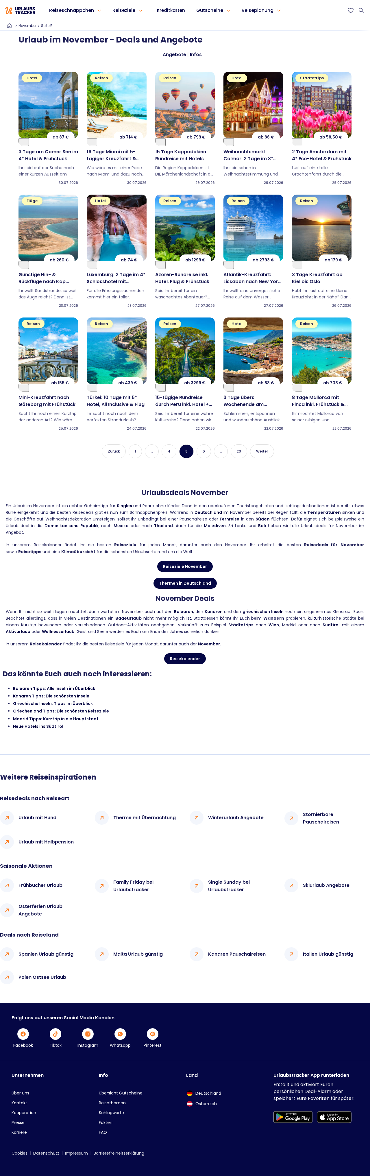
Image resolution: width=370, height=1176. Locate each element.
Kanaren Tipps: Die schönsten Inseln (51, 696)
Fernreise (229, 519)
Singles (124, 506)
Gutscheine (209, 10)
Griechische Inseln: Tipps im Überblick (53, 703)
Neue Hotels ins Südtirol (38, 726)
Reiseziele (123, 10)
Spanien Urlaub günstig (45, 954)
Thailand (163, 526)
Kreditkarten (171, 10)
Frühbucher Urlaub (40, 885)
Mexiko (121, 526)
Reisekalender (185, 659)
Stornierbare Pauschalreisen (321, 818)
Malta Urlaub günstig (138, 954)
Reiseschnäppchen (71, 10)
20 (239, 451)
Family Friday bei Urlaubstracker (133, 886)
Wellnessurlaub (58, 631)
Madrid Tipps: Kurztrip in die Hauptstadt (56, 719)
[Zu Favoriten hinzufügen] (23, 142)
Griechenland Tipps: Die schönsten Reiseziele (61, 711)
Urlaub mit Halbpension (46, 842)
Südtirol (331, 625)
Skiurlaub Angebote (326, 885)
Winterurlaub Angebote (236, 817)
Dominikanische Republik (72, 526)
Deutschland (208, 512)
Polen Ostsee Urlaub (42, 977)
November (27, 25)
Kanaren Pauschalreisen (237, 954)
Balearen (183, 611)
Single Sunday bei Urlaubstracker (229, 886)
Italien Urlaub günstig (328, 954)
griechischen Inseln (263, 611)
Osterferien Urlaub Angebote (40, 910)
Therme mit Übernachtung (144, 817)
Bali (262, 526)
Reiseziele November (185, 566)
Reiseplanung (257, 10)
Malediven (215, 526)
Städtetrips (241, 625)
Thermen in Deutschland (185, 583)
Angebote (174, 54)
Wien (274, 625)
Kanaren (214, 611)
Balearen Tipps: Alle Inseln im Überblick (54, 688)
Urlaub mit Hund (37, 817)
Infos (196, 54)
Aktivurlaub (18, 631)
